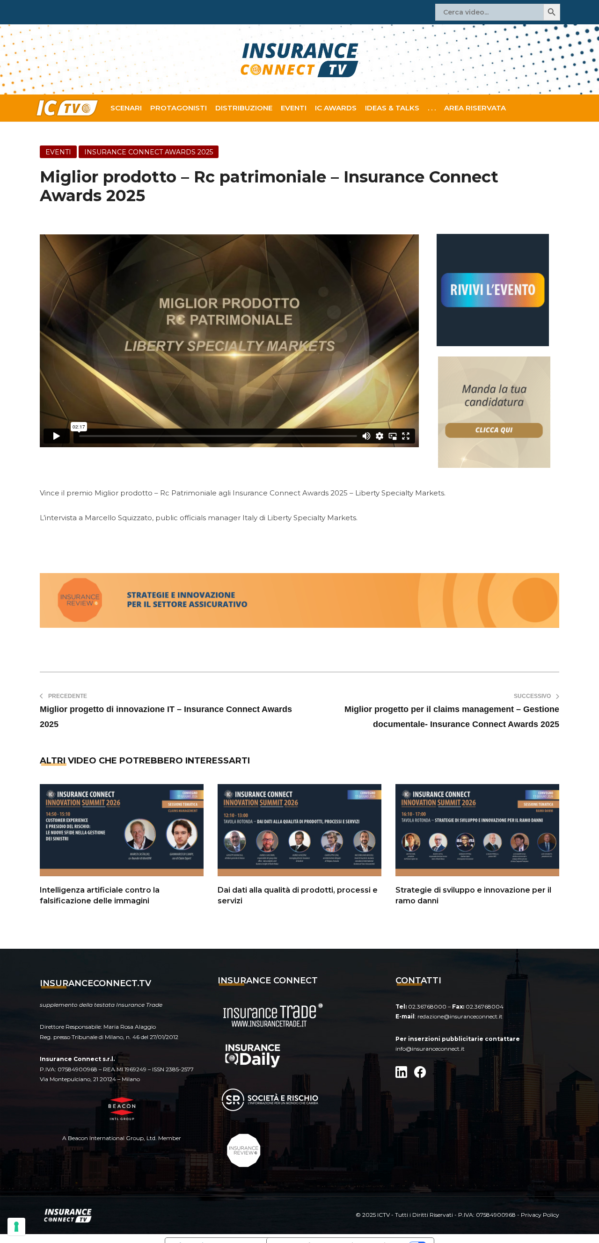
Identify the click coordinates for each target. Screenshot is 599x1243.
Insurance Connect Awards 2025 (148, 152)
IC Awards (336, 107)
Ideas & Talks (392, 107)
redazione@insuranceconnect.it (460, 1016)
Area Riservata (475, 107)
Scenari (126, 107)
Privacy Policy (540, 1214)
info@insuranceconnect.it (430, 1048)
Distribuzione (243, 107)
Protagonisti (178, 107)
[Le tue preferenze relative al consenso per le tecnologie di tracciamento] (16, 1227)
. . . (432, 107)
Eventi (294, 107)
